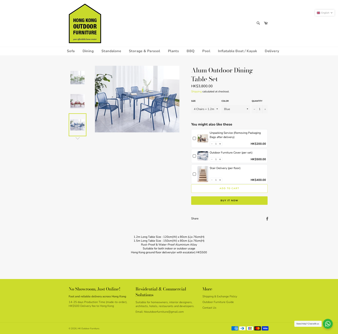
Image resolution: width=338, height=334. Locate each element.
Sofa (71, 51)
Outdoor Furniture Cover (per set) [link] (231, 153)
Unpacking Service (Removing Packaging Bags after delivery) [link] (235, 135)
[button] (212, 144)
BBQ (191, 51)
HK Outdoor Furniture (88, 328)
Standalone (111, 51)
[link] (202, 138)
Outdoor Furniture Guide (218, 302)
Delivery (272, 51)
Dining (88, 51)
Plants (173, 51)
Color (225, 101)
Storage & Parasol (144, 51)
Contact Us (209, 308)
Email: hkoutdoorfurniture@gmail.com (160, 312)
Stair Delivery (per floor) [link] (225, 168)
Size (193, 101)
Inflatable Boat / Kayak (237, 51)
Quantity (257, 101)
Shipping (196, 91)
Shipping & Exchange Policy (219, 296)
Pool (206, 51)
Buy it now (229, 200)
